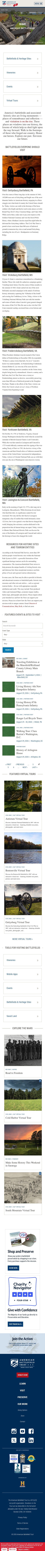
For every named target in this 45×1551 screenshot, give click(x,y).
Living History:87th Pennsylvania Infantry (27, 703)
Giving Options (22, 1410)
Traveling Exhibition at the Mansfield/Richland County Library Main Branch (28, 666)
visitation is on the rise (21, 121)
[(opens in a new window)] (13, 1431)
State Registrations (22, 1529)
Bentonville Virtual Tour (18, 870)
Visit (22, 1390)
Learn (22, 1383)
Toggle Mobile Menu (38, 3)
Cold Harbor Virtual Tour (18, 1117)
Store (25, 1416)
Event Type (6, 631)
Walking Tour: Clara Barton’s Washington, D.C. (27, 734)
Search (4, 621)
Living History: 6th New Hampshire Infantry (28, 688)
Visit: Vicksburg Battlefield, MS (17, 275)
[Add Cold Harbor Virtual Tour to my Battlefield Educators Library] (40, 1080)
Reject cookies (23, 1549)
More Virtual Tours (21, 939)
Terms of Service (22, 1523)
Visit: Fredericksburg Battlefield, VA (19, 350)
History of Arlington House (26, 751)
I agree (4, 1549)
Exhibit (25, 658)
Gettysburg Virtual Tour (18, 922)
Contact (22, 1422)
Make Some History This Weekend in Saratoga (23, 1164)
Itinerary (15, 1159)
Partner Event (28, 683)
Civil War (19, 683)
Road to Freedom (14, 1073)
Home (11, 3)
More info (12, 1549)
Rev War (19, 658)
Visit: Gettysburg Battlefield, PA (17, 190)
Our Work (23, 1404)
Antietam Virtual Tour (17, 818)
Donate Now (22, 1375)
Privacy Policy (22, 1517)
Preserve (22, 1397)
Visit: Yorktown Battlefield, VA (17, 429)
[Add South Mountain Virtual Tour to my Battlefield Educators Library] (40, 1173)
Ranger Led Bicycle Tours (29, 718)
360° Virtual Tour (18, 815)
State (4, 640)
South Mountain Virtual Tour (20, 1210)
